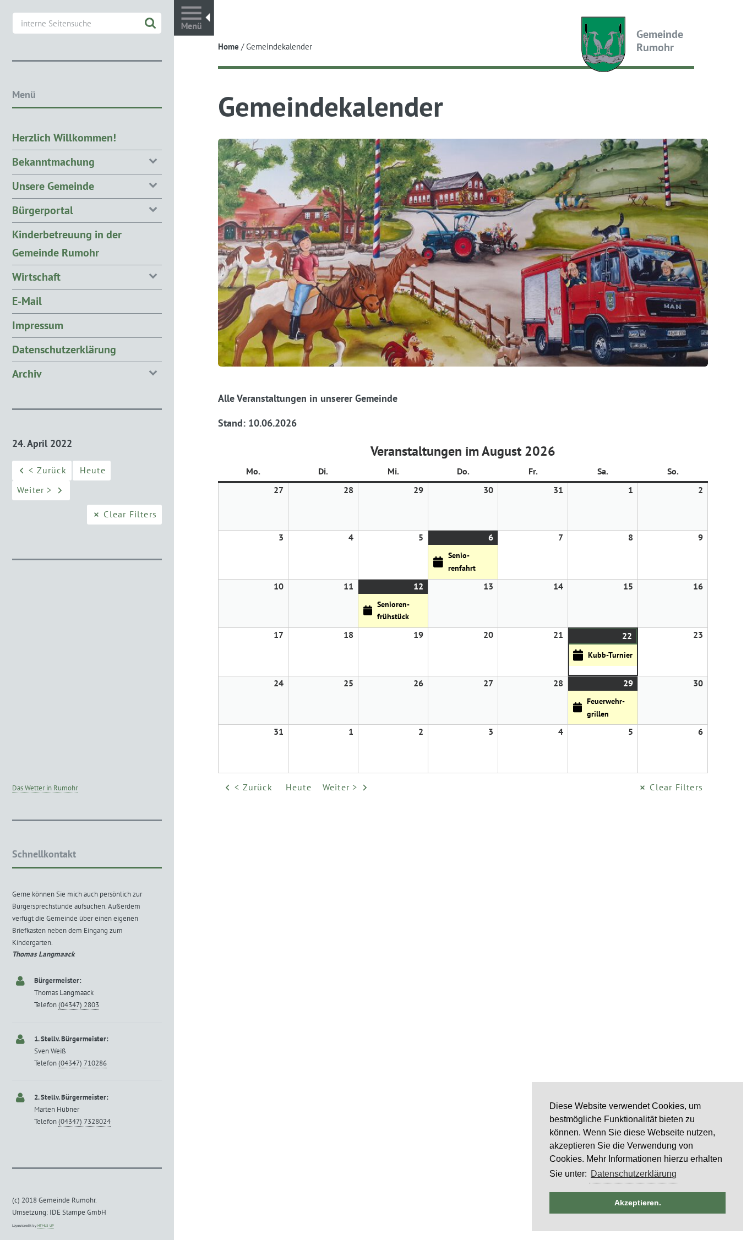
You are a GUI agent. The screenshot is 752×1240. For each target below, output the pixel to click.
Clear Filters (676, 787)
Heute (299, 787)
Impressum (37, 325)
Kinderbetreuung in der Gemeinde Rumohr (67, 243)
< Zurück (254, 787)
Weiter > (340, 787)
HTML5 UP (45, 1225)
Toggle (194, 18)
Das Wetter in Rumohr (45, 788)
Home (228, 46)
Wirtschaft (36, 277)
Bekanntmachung (53, 162)
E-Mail (27, 301)
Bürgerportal (42, 210)
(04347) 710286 (82, 1063)
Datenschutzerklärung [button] (634, 1173)
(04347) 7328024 (84, 1121)
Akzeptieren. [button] (637, 1202)
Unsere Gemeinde (53, 186)
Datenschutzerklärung (64, 349)
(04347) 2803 (78, 1004)
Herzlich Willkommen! (64, 137)
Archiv (27, 374)
